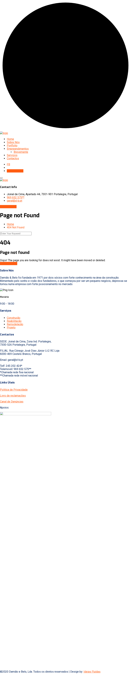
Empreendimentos (18, 148)
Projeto (11, 327)
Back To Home (8, 263)
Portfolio (12, 145)
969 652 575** (15, 197)
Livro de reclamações (13, 395)
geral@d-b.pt (14, 200)
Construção (13, 317)
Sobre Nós (13, 142)
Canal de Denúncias (11, 401)
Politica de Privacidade (14, 389)
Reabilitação (14, 321)
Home (10, 139)
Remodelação (15, 324)
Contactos (13, 158)
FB (8, 164)
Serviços (12, 155)
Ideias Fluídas (92, 671)
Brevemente (21, 152)
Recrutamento (15, 170)
